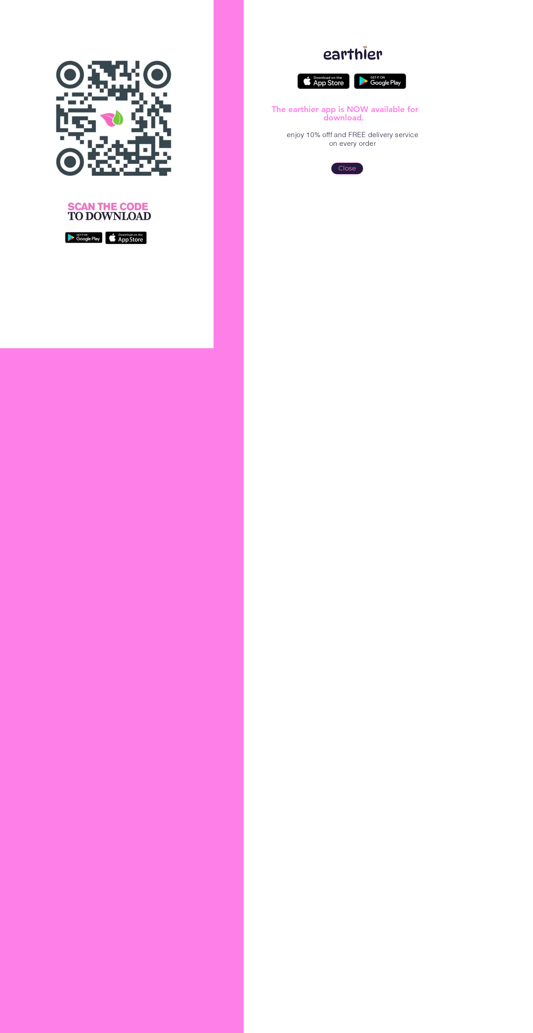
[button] (347, 168)
